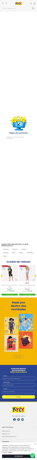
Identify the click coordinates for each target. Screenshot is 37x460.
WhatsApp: (6, 382)
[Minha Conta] (31, 3)
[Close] (35, 444)
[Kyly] (18, 3)
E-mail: (5, 388)
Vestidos (23, 249)
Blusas (21, 252)
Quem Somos (6, 431)
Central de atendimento (9, 436)
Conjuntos (6, 249)
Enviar (18, 397)
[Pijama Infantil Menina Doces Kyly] (27, 273)
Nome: (5, 375)
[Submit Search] (33, 8)
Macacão (5, 252)
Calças (5, 256)
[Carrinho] (34, 3)
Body (13, 252)
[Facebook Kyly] (14, 419)
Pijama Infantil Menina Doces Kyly (27, 285)
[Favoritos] (6, 3)
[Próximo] (35, 276)
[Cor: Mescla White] (26, 283)
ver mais (18, 356)
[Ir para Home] (18, 409)
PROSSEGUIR (18, 456)
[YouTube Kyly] (22, 419)
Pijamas (15, 249)
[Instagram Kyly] (18, 419)
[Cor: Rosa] (28, 283)
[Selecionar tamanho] (16, 279)
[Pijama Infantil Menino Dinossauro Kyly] (9, 273)
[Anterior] (2, 276)
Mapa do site (6, 433)
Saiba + (10, 452)
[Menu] (2, 3)
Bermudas (30, 252)
